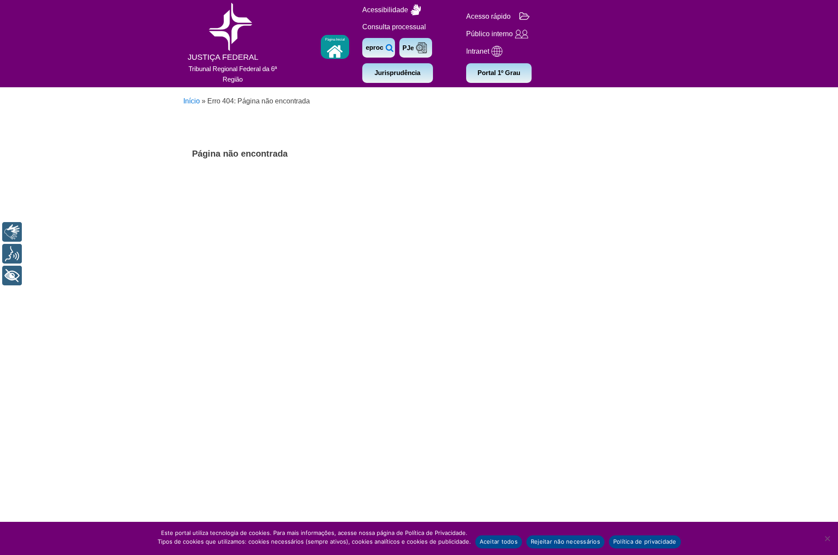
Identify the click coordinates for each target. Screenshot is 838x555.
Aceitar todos (499, 541)
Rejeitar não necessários (565, 541)
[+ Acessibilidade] (12, 275)
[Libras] (12, 232)
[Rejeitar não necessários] (827, 538)
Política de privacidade (645, 541)
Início (191, 101)
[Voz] (12, 254)
